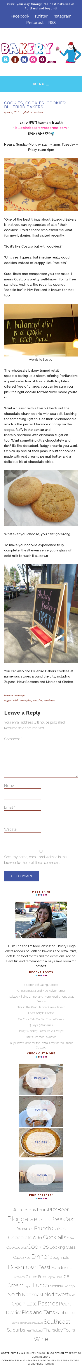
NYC (72, 1295)
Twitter (41, 16)
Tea (28, 1330)
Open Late (24, 1303)
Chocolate (20, 1237)
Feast (44, 1267)
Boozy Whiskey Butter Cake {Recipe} (41, 1031)
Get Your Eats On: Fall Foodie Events (41, 1019)
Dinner (40, 1256)
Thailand (37, 1330)
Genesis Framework (65, 1360)
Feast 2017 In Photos (41, 1013)
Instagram (61, 16)
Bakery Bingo (35, 1353)
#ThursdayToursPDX (35, 1209)
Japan (28, 1286)
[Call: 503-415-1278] (52, 133)
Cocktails (54, 1237)
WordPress (35, 1364)
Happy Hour (54, 1277)
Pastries (48, 1303)
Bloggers (20, 1219)
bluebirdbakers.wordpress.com (41, 128)
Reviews (38, 112)
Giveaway (19, 1277)
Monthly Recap (62, 1286)
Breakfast (63, 1219)
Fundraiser (62, 1267)
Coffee (70, 1238)
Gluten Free (36, 1276)
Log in (49, 1364)
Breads (42, 1219)
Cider (37, 1238)
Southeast (57, 1321)
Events (41, 1110)
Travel (41, 1174)
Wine (41, 1339)
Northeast (33, 1294)
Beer (63, 1210)
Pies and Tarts (38, 1312)
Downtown (23, 1267)
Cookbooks (16, 1247)
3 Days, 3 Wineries (41, 1025)
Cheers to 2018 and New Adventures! (41, 990)
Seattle (38, 1322)
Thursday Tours (59, 1330)
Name (10, 785)
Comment (13, 739)
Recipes (41, 1142)
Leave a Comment (14, 695)
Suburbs (16, 1330)
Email (9, 807)
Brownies (25, 700)
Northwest (50, 700)
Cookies (37, 700)
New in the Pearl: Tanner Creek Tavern (41, 1007)
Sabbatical (66, 1312)
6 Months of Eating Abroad (41, 984)
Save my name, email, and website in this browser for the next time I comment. (35, 860)
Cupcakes (22, 1257)
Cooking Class (62, 1247)
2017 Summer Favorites (41, 1037)
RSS (52, 22)
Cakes (59, 1228)
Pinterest (35, 22)
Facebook (20, 16)
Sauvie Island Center (23, 1322)
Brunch (42, 1228)
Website (10, 829)
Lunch (41, 1285)
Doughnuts (59, 1257)
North (14, 1294)
